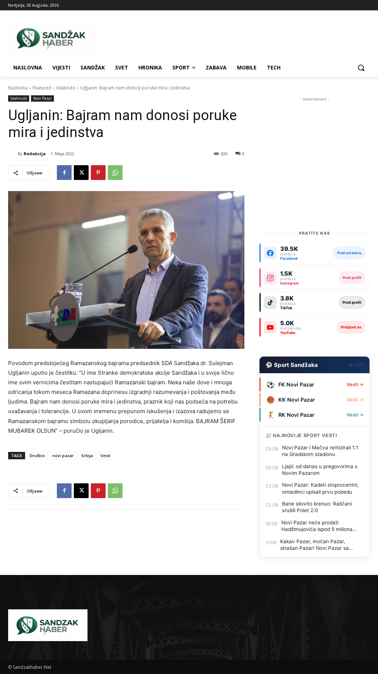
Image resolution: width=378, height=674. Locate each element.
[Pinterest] (98, 172)
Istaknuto (65, 88)
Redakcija (35, 153)
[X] (81, 172)
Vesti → (355, 384)
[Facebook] (64, 172)
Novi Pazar (42, 98)
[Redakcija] (13, 153)
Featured (41, 88)
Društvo (37, 455)
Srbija (87, 455)
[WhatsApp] (115, 172)
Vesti (105, 455)
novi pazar (63, 455)
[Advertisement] (314, 149)
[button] (361, 67)
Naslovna (18, 88)
